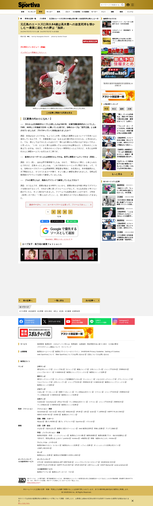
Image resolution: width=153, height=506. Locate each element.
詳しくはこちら (24, 503)
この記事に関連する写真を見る (59, 113)
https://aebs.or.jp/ (34, 482)
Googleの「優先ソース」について (58, 239)
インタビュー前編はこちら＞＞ (33, 52)
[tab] (40, 12)
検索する (122, 5)
